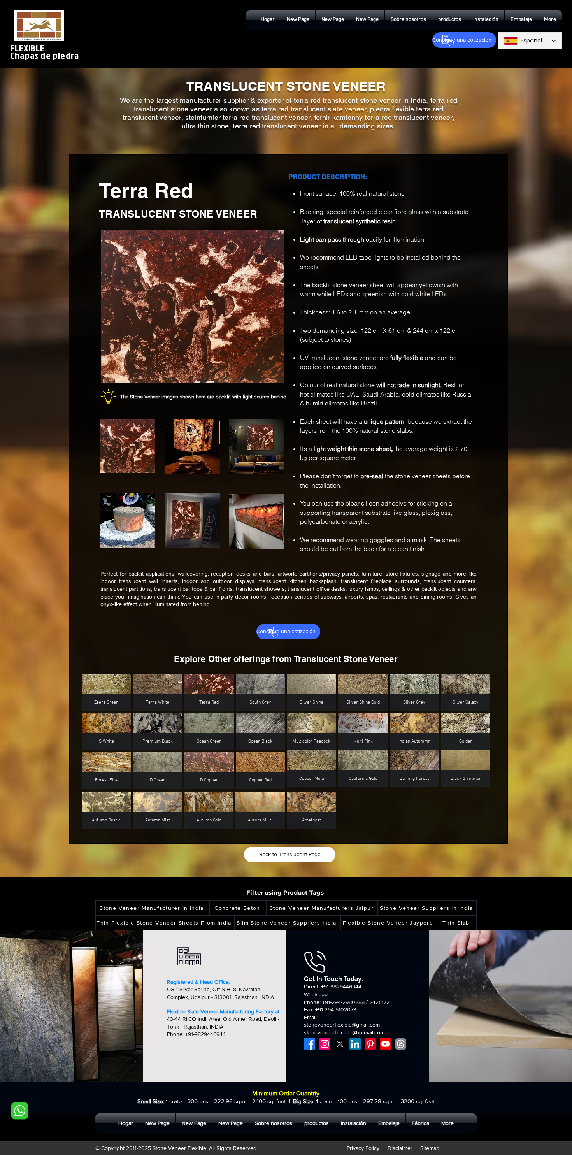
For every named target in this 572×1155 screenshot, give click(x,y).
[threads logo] (400, 1044)
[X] (340, 1044)
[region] (149, 449)
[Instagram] (324, 1044)
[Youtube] (385, 1044)
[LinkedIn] (355, 1044)
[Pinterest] (370, 1044)
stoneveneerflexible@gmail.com (342, 1025)
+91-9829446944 (341, 986)
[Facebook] (309, 1044)
